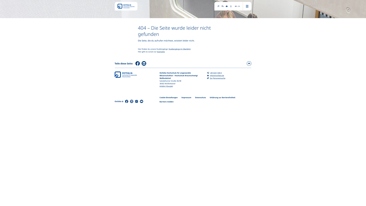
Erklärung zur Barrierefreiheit (222, 97)
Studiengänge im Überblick (180, 49)
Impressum (186, 97)
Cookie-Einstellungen (169, 97)
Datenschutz (200, 97)
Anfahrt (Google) (166, 86)
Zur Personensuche (217, 78)
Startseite (161, 52)
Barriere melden (167, 102)
